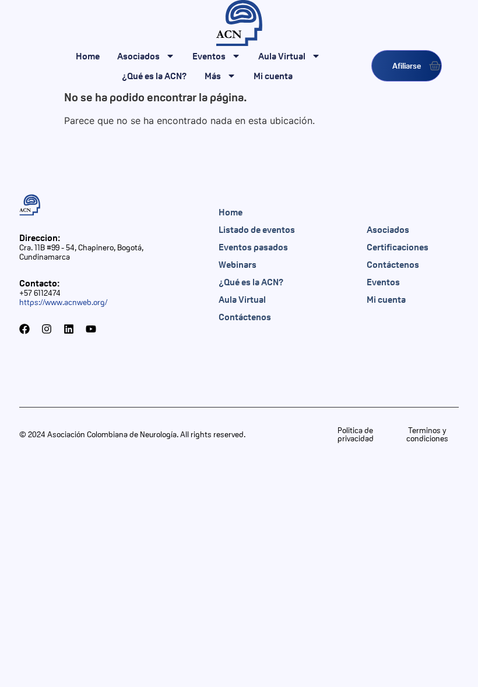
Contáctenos (245, 316)
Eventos (209, 56)
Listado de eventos (257, 229)
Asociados (138, 56)
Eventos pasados (253, 247)
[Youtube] (91, 329)
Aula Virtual (281, 56)
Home (88, 56)
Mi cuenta (273, 75)
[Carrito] (435, 66)
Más (213, 75)
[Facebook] (24, 329)
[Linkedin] (69, 329)
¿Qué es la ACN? (154, 75)
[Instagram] (46, 329)
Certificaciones (397, 247)
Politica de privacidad (356, 434)
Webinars (237, 264)
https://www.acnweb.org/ (63, 302)
